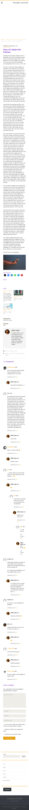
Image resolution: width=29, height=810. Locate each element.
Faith (4, 767)
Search (4, 754)
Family (7, 353)
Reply (16, 377)
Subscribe (7, 789)
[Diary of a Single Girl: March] (18, 292)
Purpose (5, 777)
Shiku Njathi (15, 330)
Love (7, 39)
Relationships (20, 353)
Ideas (4, 770)
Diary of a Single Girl (18, 39)
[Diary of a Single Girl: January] (7, 306)
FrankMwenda (11, 367)
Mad (4, 325)
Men (14, 353)
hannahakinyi (10, 447)
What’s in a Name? (7, 320)
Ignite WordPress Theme (10, 806)
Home (3, 39)
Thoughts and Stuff (20, 2)
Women (7, 355)
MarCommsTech (6, 780)
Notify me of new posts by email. (13, 734)
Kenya (4, 773)
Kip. (8, 469)
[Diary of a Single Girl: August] (8, 296)
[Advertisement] (14, 20)
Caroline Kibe (10, 648)
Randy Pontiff (10, 671)
